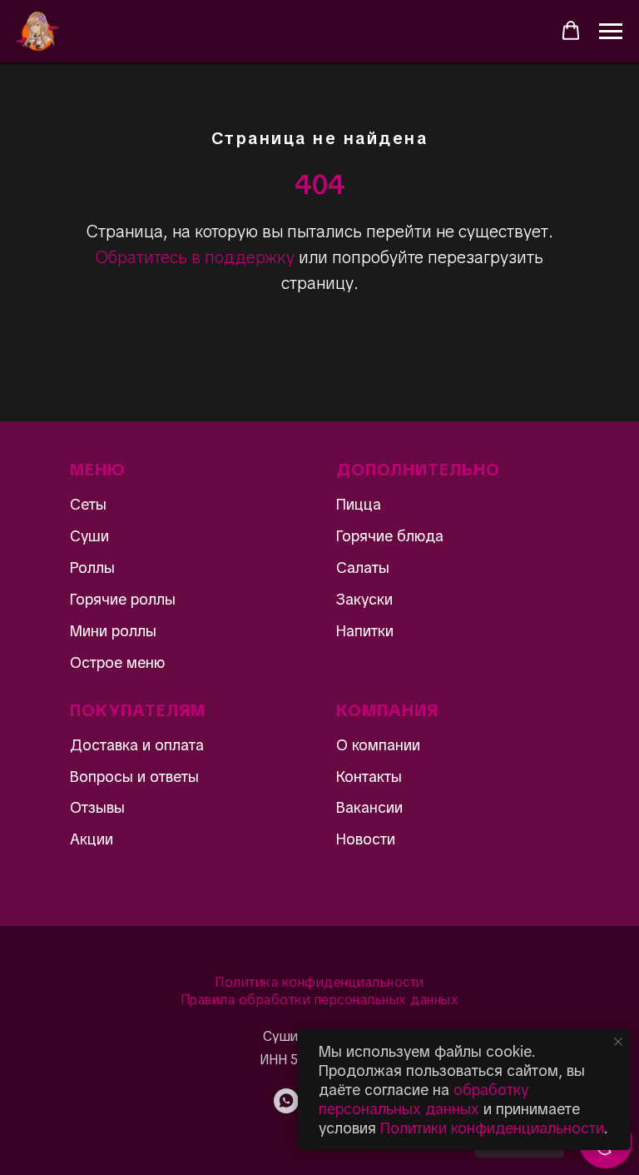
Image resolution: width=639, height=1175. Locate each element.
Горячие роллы (123, 599)
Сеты (88, 504)
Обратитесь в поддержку (195, 257)
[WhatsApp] (286, 1109)
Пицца (358, 504)
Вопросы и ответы (134, 776)
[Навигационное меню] (610, 31)
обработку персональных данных (423, 1099)
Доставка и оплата (137, 744)
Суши (89, 535)
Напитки (365, 630)
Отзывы (97, 807)
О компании (378, 744)
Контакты (369, 776)
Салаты (362, 567)
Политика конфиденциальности (319, 982)
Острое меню (117, 662)
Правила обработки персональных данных (320, 999)
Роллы (92, 567)
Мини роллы (113, 630)
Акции (91, 839)
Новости (365, 839)
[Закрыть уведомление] (618, 1041)
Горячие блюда (389, 535)
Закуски (364, 599)
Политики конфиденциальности (492, 1128)
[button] (571, 31)
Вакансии (369, 807)
